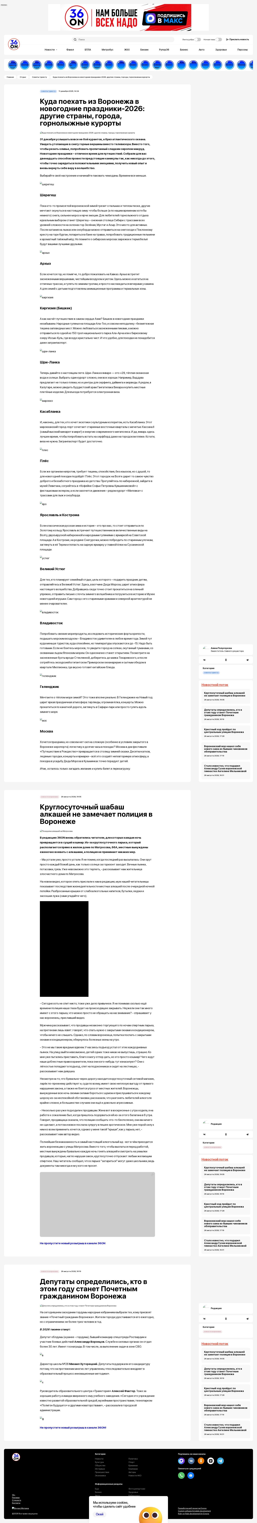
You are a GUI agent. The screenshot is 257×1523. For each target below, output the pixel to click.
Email (190, 1475)
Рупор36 (164, 49)
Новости (50, 49)
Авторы (132, 1472)
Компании (133, 1469)
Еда (97, 1489)
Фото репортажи (136, 1489)
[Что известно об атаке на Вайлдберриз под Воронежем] (36, 65)
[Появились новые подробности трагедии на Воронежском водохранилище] (157, 65)
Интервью (100, 1469)
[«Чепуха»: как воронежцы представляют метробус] (49, 65)
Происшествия (102, 1472)
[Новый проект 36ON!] (73, 65)
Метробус (107, 49)
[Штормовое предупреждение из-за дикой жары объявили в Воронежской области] (181, 65)
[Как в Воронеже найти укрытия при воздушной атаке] (169, 65)
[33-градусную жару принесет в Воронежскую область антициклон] (217, 65)
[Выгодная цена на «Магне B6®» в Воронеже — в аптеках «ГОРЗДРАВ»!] (24, 65)
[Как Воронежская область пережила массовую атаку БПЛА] (205, 65)
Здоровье (221, 49)
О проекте (16, 1500)
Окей (99, 1514)
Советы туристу (39, 77)
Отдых (23, 77)
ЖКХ (127, 49)
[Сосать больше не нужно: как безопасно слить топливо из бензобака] (109, 65)
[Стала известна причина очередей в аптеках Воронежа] (12, 65)
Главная (10, 77)
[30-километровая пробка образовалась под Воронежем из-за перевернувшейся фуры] (61, 65)
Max (181, 1460)
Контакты (16, 1503)
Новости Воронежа (49, 797)
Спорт (131, 1462)
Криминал (133, 1465)
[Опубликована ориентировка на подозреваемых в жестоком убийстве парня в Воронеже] (97, 65)
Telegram (220, 1460)
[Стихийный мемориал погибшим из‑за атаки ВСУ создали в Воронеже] (241, 65)
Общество (100, 1465)
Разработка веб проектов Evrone (192, 1508)
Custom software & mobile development (194, 1511)
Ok (201, 1460)
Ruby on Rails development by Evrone (193, 1514)
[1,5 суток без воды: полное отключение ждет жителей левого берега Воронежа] (193, 65)
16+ (13, 1495)
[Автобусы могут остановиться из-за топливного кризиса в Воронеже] (229, 65)
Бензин (144, 49)
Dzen (210, 1460)
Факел (70, 49)
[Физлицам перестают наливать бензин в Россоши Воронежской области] (145, 65)
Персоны (242, 49)
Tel (181, 1475)
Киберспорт (134, 1495)
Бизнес (184, 49)
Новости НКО (134, 1475)
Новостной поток (214, 685)
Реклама (16, 1497)
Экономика (100, 1475)
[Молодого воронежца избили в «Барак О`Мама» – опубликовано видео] (121, 65)
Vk (191, 1460)
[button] (152, 1174)
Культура (99, 1462)
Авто (202, 49)
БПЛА (88, 49)
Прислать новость (239, 39)
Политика (133, 1458)
